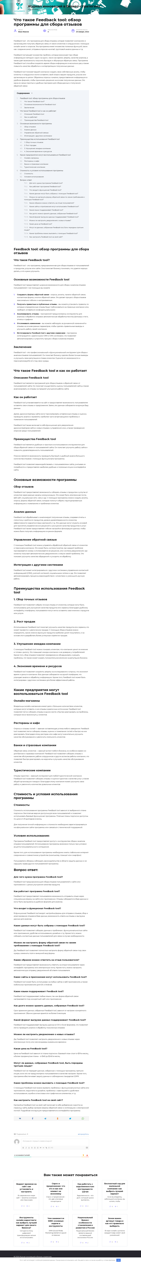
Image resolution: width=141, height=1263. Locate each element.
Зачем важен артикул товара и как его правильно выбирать (114, 1222)
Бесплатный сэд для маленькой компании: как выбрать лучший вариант (114, 1188)
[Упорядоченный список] (34, 1147)
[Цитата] (40, 1147)
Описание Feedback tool (34, 114)
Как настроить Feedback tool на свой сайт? (46, 237)
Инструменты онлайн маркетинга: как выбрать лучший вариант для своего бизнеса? (26, 1222)
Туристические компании (34, 167)
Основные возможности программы (36, 124)
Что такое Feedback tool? (34, 101)
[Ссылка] (46, 1147)
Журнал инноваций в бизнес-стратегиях (64, 6)
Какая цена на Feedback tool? (40, 224)
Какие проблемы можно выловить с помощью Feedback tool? (53, 233)
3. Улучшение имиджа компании (37, 148)
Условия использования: (34, 177)
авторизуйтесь (83, 1134)
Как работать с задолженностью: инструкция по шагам (85, 1188)
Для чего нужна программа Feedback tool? (46, 183)
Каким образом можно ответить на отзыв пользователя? (51, 203)
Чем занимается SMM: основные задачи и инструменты (56, 1222)
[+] (52, 1147)
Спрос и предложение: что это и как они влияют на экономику (55, 1188)
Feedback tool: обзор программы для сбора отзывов (42, 98)
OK (118, 1260)
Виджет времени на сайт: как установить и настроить (26, 1188)
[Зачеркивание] (31, 1147)
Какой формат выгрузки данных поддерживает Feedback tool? (54, 217)
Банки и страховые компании (36, 164)
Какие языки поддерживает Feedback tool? (46, 210)
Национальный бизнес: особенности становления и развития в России (85, 1222)
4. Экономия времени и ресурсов (38, 151)
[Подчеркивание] (29, 1147)
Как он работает (30, 117)
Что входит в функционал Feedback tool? (45, 190)
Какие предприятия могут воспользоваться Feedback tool (45, 155)
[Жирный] (23, 1147)
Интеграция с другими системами (38, 136)
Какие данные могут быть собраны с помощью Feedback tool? (53, 194)
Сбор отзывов (30, 127)
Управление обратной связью (36, 133)
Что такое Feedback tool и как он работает (38, 111)
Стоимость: (28, 174)
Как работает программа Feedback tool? (45, 186)
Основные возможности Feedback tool (40, 104)
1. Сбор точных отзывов (33, 142)
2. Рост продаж (30, 145)
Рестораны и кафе (31, 161)
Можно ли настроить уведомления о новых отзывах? (50, 220)
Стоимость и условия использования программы (41, 171)
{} (49, 1147)
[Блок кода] (43, 1147)
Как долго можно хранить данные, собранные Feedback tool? (53, 214)
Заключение (29, 108)
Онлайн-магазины (31, 158)
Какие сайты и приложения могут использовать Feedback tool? (54, 206)
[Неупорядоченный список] (37, 1147)
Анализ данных (30, 130)
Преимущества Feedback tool (36, 120)
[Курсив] (26, 1147)
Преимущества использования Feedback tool (40, 139)
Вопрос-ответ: (26, 180)
